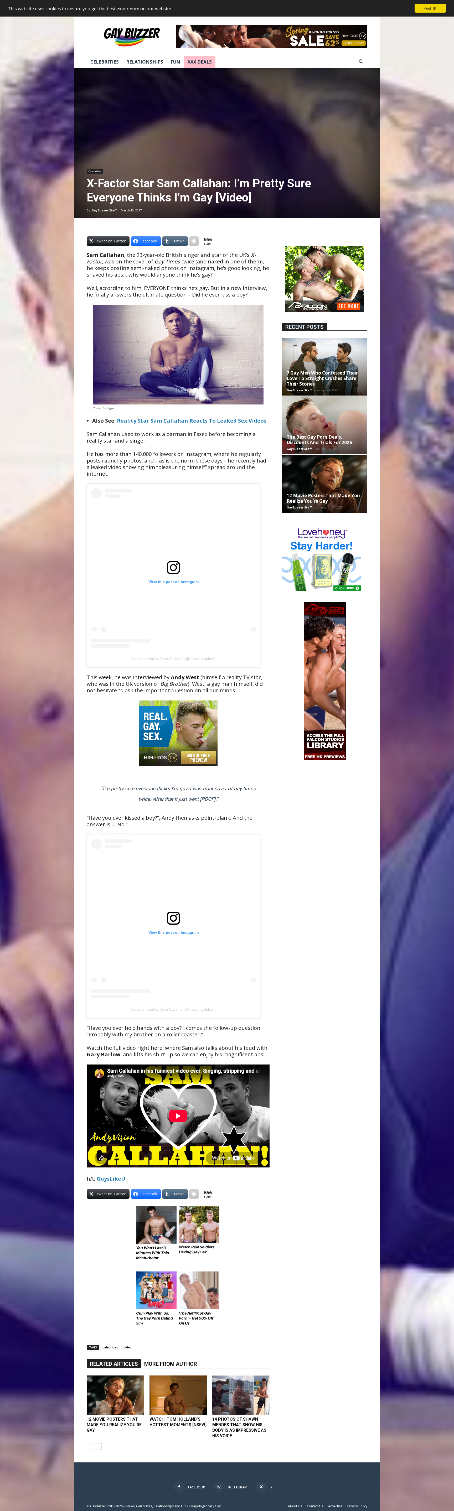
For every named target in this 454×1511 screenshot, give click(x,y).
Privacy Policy (357, 1506)
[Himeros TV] (178, 769)
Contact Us (315, 1506)
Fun (175, 62)
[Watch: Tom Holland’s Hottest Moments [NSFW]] (178, 1395)
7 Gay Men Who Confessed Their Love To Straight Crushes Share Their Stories (322, 378)
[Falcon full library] (325, 758)
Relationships (144, 62)
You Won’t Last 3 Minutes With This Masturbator (152, 1252)
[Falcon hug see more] (324, 310)
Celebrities (104, 62)
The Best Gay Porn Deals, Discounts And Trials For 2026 (319, 439)
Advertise (335, 1506)
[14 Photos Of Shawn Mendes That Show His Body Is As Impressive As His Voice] (241, 1395)
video (128, 1347)
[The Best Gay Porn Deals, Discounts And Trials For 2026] (324, 425)
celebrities (110, 1347)
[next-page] (98, 1446)
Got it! (430, 8)
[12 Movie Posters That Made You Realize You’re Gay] (115, 1395)
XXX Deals (200, 62)
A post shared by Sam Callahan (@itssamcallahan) (173, 659)
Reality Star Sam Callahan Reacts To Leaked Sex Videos (191, 420)
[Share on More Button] (194, 241)
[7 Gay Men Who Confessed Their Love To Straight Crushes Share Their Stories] (324, 367)
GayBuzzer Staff (104, 210)
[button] (361, 62)
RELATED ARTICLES (114, 1364)
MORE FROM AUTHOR (170, 1364)
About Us (295, 1506)
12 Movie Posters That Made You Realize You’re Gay (114, 1425)
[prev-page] (90, 1446)
